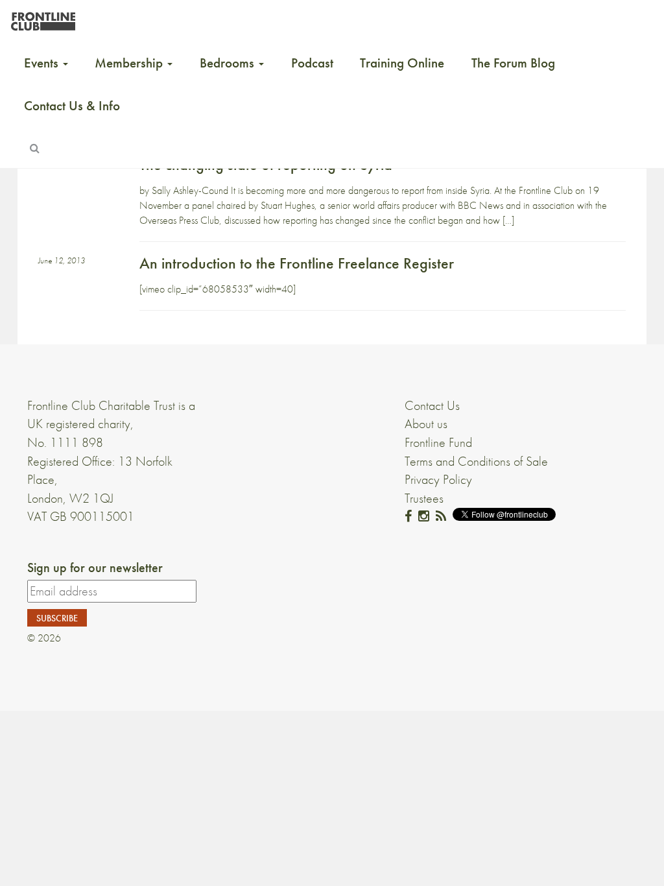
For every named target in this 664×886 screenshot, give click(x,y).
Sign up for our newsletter (95, 567)
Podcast (312, 62)
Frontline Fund (438, 442)
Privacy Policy (438, 479)
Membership (130, 62)
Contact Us (432, 405)
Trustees (424, 498)
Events (43, 62)
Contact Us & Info (72, 105)
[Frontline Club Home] (42, 18)
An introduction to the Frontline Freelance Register (296, 263)
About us (426, 423)
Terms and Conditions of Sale (476, 461)
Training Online (402, 62)
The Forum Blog (513, 62)
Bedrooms (228, 62)
